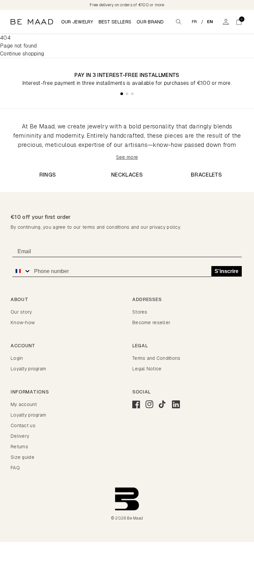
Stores (140, 312)
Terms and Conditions (156, 358)
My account (24, 404)
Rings (47, 174)
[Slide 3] (132, 93)
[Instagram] (149, 404)
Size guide (22, 457)
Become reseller (151, 322)
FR (194, 21)
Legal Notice (146, 369)
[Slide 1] (121, 93)
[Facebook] (136, 404)
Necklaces (127, 174)
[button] (239, 21)
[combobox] (21, 271)
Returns (19, 447)
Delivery (20, 436)
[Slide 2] (127, 93)
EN (210, 21)
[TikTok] (163, 404)
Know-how (23, 322)
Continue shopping (22, 53)
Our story (21, 312)
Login (17, 358)
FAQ (15, 468)
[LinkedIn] (176, 404)
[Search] (178, 21)
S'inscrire (226, 271)
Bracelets (206, 174)
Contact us (23, 425)
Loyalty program (28, 369)
